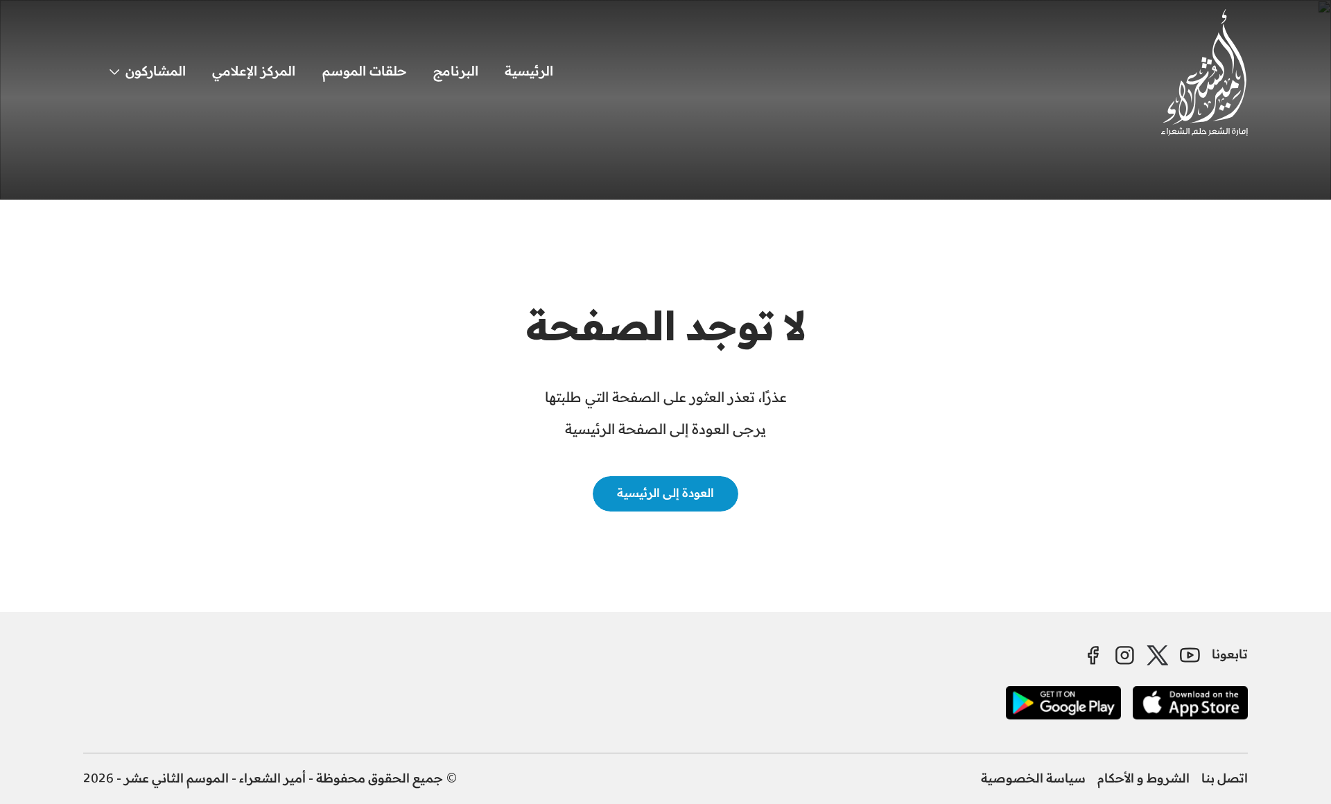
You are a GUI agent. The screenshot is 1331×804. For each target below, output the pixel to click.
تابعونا (1230, 655)
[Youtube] (1190, 655)
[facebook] (1093, 655)
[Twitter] (1158, 655)
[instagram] (1125, 655)
